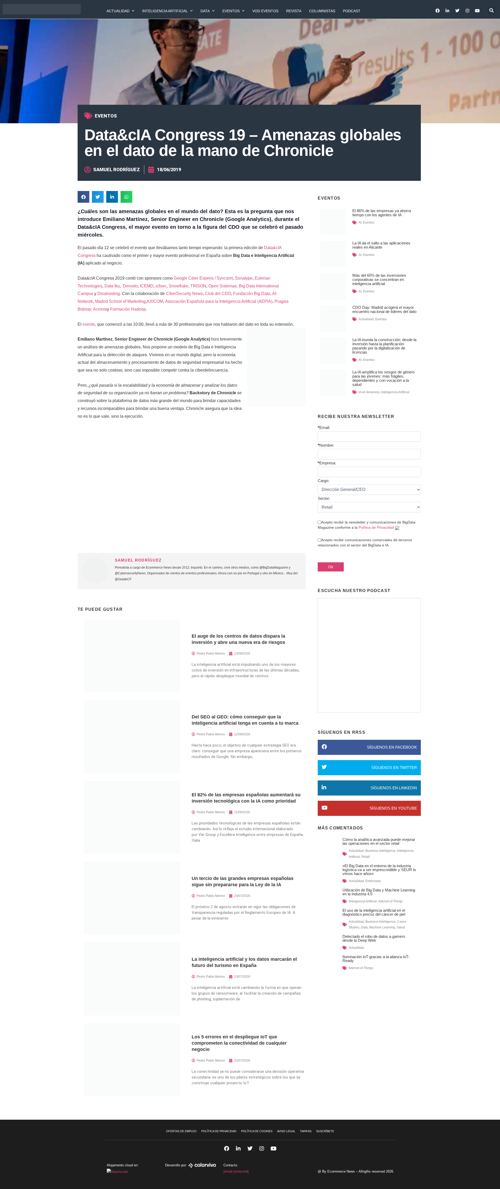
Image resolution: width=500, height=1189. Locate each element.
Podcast (351, 11)
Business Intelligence (380, 851)
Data (205, 11)
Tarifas (305, 1131)
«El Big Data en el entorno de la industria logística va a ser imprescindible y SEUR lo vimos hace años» (379, 870)
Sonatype (244, 278)
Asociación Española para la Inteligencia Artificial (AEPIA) (218, 301)
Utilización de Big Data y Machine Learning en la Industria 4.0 (378, 892)
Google (180, 278)
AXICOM (155, 301)
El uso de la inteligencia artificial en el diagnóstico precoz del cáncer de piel (373, 912)
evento (89, 324)
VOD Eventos (265, 11)
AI (360, 222)
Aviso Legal (286, 1131)
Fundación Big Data (251, 293)
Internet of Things (390, 901)
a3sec (160, 286)
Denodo (130, 286)
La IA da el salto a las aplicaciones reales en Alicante (381, 245)
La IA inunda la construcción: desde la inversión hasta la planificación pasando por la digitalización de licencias (384, 345)
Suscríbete (325, 1131)
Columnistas (322, 11)
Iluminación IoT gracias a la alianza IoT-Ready (375, 958)
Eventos (231, 11)
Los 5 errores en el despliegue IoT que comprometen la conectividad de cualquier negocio (239, 1043)
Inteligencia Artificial (165, 11)
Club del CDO (217, 293)
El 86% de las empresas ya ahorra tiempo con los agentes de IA (381, 212)
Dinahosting (108, 293)
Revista (293, 11)
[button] (491, 10)
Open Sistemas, (223, 286)
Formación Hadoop (128, 309)
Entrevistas (373, 881)
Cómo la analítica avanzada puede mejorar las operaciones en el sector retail (378, 841)
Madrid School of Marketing (120, 301)
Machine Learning (382, 927)
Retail (365, 857)
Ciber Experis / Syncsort (210, 278)
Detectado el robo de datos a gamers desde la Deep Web (373, 938)
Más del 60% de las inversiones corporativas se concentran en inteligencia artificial (379, 279)
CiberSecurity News (184, 293)
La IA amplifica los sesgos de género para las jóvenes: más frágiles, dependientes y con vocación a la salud (383, 378)
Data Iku (112, 286)
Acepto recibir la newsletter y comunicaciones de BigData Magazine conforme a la (366, 524)
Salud (401, 927)
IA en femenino (369, 392)
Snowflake (178, 286)
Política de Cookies (256, 1131)
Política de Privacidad (376, 527)
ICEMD (146, 286)
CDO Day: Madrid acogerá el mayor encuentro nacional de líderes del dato (384, 309)
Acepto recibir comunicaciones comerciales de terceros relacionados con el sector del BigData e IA (365, 542)
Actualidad (118, 11)
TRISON (198, 286)
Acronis (100, 309)
